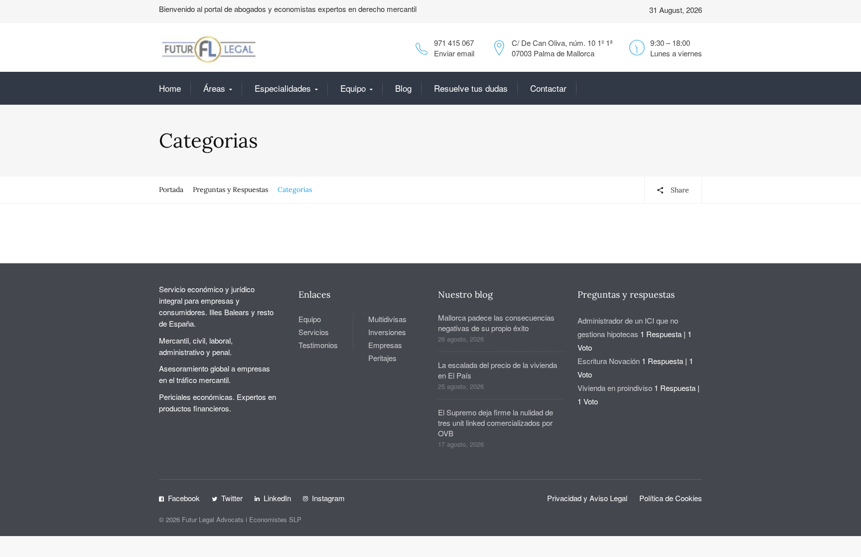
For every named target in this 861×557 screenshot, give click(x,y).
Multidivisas (387, 319)
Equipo (353, 88)
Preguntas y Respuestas (230, 189)
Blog (403, 88)
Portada (171, 189)
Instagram (328, 498)
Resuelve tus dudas (471, 88)
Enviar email (454, 53)
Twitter (232, 498)
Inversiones (387, 332)
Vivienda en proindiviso (614, 387)
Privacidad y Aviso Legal (587, 498)
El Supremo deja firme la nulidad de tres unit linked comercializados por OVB (495, 422)
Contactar (548, 88)
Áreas (214, 88)
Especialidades (283, 88)
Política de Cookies (670, 498)
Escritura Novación (608, 361)
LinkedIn (277, 498)
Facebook (184, 498)
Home (170, 88)
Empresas (385, 345)
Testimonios (318, 345)
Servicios (313, 332)
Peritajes (382, 358)
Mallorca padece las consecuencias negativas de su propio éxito (496, 322)
